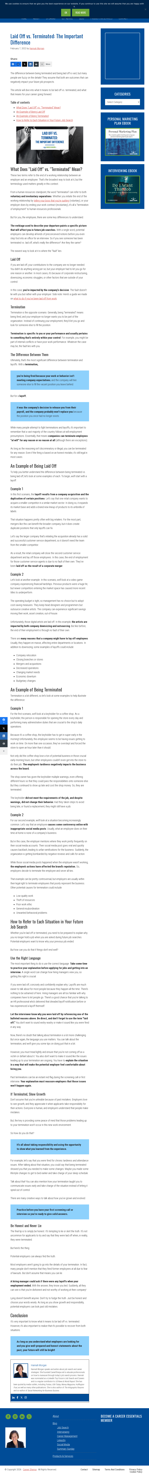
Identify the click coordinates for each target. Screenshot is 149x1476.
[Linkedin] (13, 1397)
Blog (55, 1423)
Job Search (63, 1427)
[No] (145, 9)
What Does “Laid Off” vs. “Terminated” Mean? (38, 107)
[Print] (36, 64)
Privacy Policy (135, 1469)
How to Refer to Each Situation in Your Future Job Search (44, 120)
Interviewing (63, 1431)
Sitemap (96, 1469)
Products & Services (63, 1456)
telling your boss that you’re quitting (51, 200)
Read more (81, 12)
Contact (84, 1469)
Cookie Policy (136, 1472)
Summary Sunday (65, 1448)
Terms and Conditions (115, 1469)
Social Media (63, 1444)
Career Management (67, 1436)
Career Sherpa (30, 1469)
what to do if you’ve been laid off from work (35, 298)
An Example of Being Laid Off (30, 111)
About (56, 1416)
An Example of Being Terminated (32, 116)
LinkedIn (61, 1440)
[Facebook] (17, 1397)
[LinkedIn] (30, 64)
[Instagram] (25, 1397)
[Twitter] (24, 64)
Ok (66, 12)
